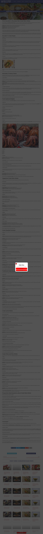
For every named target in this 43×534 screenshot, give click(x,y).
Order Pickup (21, 270)
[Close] (16, 263)
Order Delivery (21, 268)
